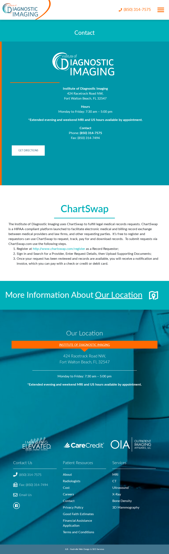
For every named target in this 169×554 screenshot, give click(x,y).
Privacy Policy (73, 507)
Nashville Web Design (80, 549)
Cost (66, 487)
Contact (69, 501)
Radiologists (71, 481)
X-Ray (116, 494)
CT (114, 481)
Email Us (25, 495)
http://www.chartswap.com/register (59, 248)
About (67, 474)
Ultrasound (120, 487)
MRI (115, 474)
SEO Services (98, 549)
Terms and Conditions (78, 532)
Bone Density (122, 501)
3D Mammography (125, 507)
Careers (68, 494)
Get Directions (28, 150)
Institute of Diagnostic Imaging (84, 345)
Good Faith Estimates (78, 514)
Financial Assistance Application (77, 523)
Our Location (118, 295)
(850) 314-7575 (91, 133)
